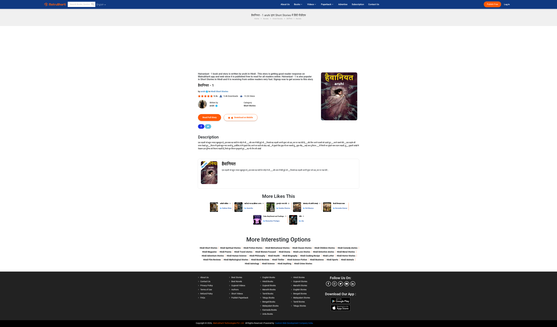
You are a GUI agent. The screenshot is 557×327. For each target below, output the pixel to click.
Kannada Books (269, 310)
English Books (268, 277)
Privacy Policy (206, 285)
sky (302, 221)
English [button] (100, 4)
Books (297, 4)
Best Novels (236, 281)
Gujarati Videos (238, 285)
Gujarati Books (269, 285)
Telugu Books (268, 298)
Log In (507, 4)
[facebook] (328, 283)
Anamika (250, 208)
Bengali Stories (300, 293)
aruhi (203, 91)
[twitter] (340, 283)
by (221, 208)
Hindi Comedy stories (347, 248)
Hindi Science (268, 263)
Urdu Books (267, 314)
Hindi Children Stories (324, 248)
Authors (235, 289)
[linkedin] (352, 283)
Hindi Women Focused (265, 252)
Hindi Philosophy (257, 256)
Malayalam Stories (301, 298)
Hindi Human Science (237, 256)
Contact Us (373, 4)
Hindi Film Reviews (212, 259)
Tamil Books (267, 293)
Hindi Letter (328, 256)
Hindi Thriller (278, 259)
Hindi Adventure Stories (213, 256)
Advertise (342, 4)
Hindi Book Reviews (260, 259)
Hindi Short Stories (219, 91)
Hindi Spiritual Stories (230, 248)
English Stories (299, 289)
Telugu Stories (299, 306)
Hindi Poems (225, 252)
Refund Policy (206, 293)
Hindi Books (267, 281)
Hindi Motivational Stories (277, 248)
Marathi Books (269, 289)
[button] (92, 4)
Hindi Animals (347, 259)
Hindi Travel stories (243, 252)
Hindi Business (317, 259)
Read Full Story (209, 117)
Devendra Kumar (341, 208)
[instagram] (334, 283)
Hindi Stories (299, 277)
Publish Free (492, 4)
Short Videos (237, 293)
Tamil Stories (299, 302)
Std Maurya (309, 208)
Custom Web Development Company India (294, 323)
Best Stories (236, 277)
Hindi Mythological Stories (236, 259)
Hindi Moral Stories (346, 252)
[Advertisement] (278, 47)
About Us (285, 4)
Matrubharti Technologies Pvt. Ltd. (229, 323)
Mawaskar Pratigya (272, 221)
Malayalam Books (270, 306)
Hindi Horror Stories (346, 256)
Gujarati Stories (300, 281)
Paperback (326, 4)
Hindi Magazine (209, 252)
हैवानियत (229, 163)
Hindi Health (274, 256)
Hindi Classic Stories (302, 248)
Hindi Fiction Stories (253, 248)
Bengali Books (268, 302)
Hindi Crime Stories (303, 263)
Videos (311, 4)
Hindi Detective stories (323, 252)
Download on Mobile (243, 117)
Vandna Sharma (284, 208)
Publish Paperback (239, 298)
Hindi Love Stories (301, 252)
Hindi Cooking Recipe (310, 256)
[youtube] (346, 283)
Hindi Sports (332, 259)
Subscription (358, 4)
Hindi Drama (284, 252)
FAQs (202, 298)
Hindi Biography (290, 256)
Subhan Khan (227, 208)
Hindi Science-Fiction (297, 259)
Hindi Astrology (252, 263)
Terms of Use (206, 289)
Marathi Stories (300, 285)
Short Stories (250, 106)
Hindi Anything (284, 263)
